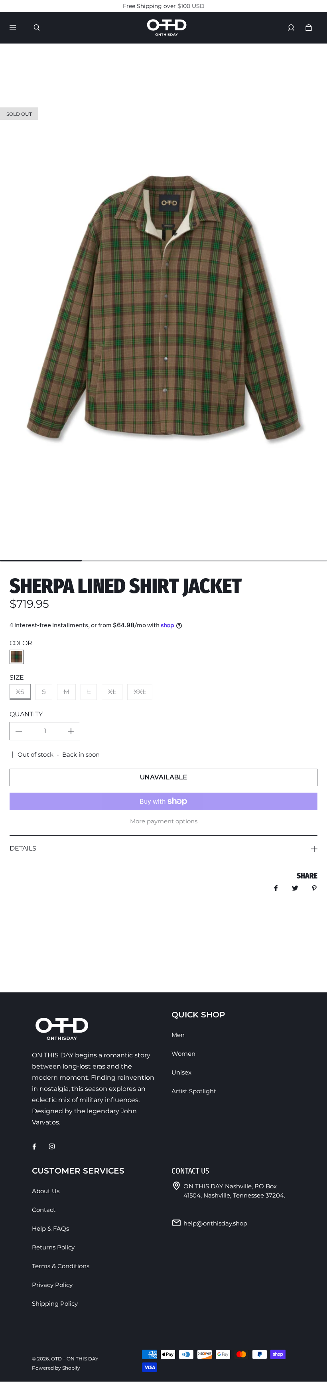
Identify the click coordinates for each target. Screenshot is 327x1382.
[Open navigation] (18, 27)
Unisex (181, 1072)
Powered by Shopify (56, 1368)
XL (112, 692)
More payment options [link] (163, 821)
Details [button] (23, 848)
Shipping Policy (55, 1303)
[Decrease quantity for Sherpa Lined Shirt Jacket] (19, 731)
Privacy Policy (52, 1285)
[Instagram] (52, 1146)
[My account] (291, 27)
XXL (140, 692)
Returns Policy (53, 1247)
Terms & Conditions (60, 1266)
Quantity (26, 714)
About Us (45, 1191)
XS (20, 692)
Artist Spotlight (193, 1091)
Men (178, 1035)
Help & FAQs (50, 1228)
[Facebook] (34, 1146)
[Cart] (308, 27)
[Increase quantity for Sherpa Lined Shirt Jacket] (71, 731)
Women (183, 1053)
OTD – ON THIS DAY (74, 1359)
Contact (43, 1209)
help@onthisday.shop (215, 1223)
